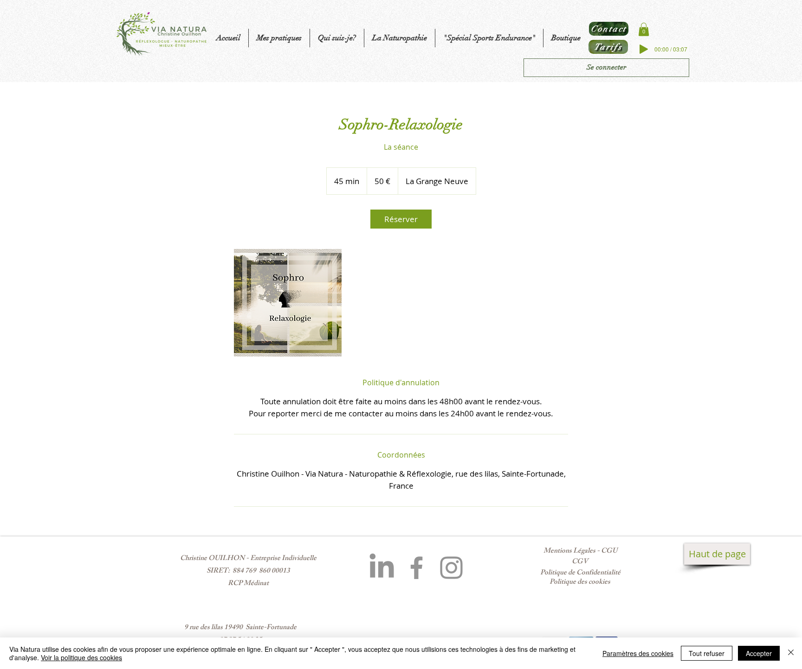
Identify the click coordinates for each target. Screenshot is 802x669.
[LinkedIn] (382, 568)
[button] (643, 29)
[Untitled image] (288, 303)
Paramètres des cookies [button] (637, 653)
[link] (401, 219)
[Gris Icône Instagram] (451, 568)
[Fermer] (790, 653)
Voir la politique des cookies (81, 657)
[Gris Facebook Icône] (416, 568)
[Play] (644, 49)
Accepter (759, 653)
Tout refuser (706, 653)
